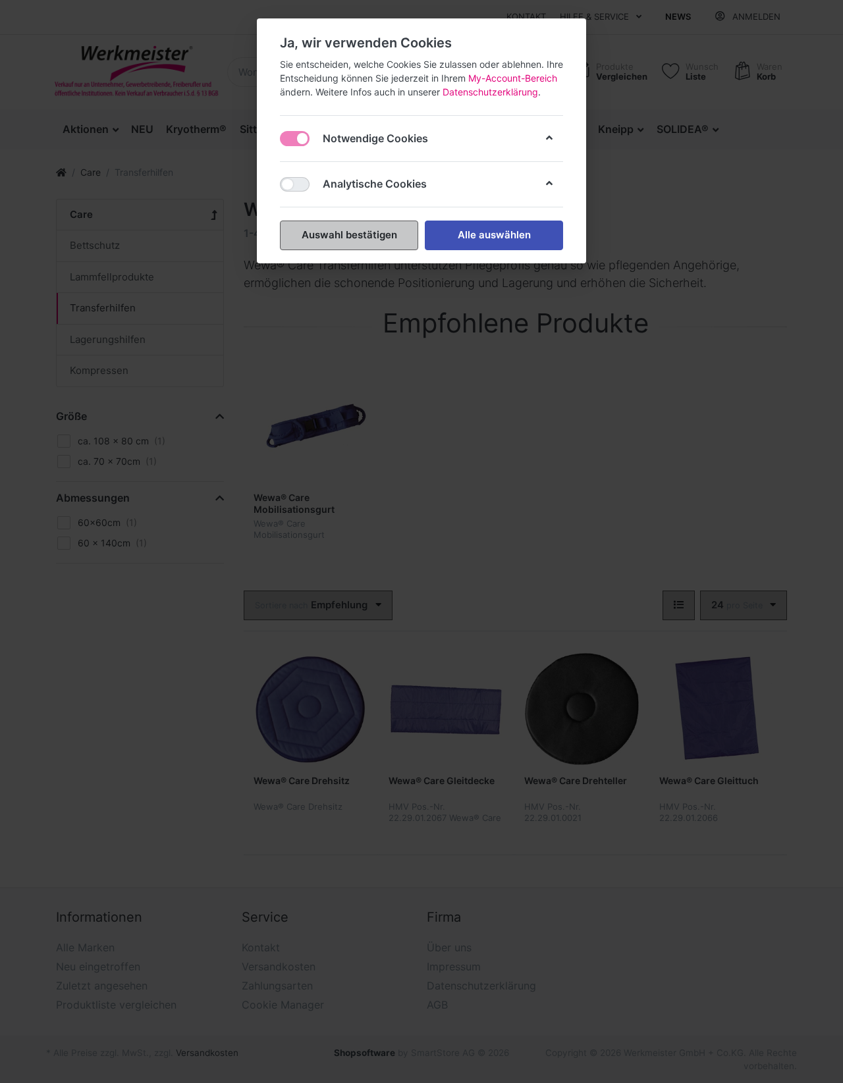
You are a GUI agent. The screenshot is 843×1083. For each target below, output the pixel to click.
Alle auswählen (494, 234)
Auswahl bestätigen (349, 234)
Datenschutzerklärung (490, 91)
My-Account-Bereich (512, 78)
